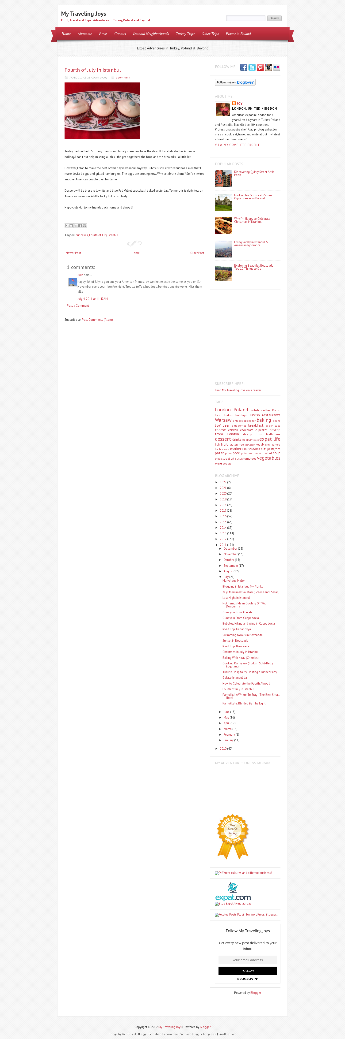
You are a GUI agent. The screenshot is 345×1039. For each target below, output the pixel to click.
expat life (269, 439)
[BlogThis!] (71, 225)
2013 (223, 533)
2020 (223, 493)
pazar (219, 453)
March (228, 729)
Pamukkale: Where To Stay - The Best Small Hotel (251, 696)
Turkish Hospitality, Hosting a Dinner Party (249, 672)
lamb (218, 449)
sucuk (239, 458)
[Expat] (233, 900)
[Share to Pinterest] (84, 225)
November (231, 554)
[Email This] (66, 225)
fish (217, 445)
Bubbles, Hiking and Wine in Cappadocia (248, 624)
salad (268, 453)
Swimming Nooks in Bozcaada (242, 635)
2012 (223, 539)
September (231, 566)
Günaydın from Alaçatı (237, 612)
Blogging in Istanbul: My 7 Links (242, 586)
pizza (228, 453)
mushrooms (252, 449)
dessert (223, 439)
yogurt (227, 463)
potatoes (246, 453)
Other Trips (210, 33)
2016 (223, 516)
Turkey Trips (185, 33)
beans (276, 420)
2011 (223, 545)
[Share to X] (75, 225)
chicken (233, 430)
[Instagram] (268, 68)
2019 (223, 499)
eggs (256, 439)
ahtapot (238, 420)
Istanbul (113, 235)
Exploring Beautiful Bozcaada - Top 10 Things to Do (254, 267)
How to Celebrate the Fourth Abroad (246, 683)
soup (276, 453)
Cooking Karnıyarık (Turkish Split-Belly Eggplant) (247, 664)
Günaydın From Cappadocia (240, 618)
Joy (240, 104)
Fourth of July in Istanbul (93, 70)
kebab (260, 445)
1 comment (122, 77)
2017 (223, 511)
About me (85, 33)
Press (103, 33)
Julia (80, 275)
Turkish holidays (235, 415)
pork (236, 453)
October (229, 560)
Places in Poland (238, 33)
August (229, 571)
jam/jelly (250, 444)
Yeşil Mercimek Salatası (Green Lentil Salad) (251, 592)
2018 (223, 505)
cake (277, 425)
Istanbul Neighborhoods (151, 33)
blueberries (239, 425)
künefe (276, 444)
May (227, 717)
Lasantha (172, 1034)
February (230, 735)
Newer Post (73, 253)
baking (264, 420)
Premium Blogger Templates (198, 1034)
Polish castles (260, 410)
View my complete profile (237, 145)
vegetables (268, 458)
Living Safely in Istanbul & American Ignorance (251, 243)
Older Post (197, 253)
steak (218, 458)
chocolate (246, 430)
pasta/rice (273, 449)
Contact (120, 33)
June (227, 712)
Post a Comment (78, 306)
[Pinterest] (260, 68)
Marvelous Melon (233, 581)
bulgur (269, 425)
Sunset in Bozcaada (235, 641)
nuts (264, 449)
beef (218, 426)
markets (236, 448)
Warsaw (223, 420)
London (223, 409)
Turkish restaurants (265, 415)
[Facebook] (252, 68)
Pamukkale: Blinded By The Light (243, 703)
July (226, 577)
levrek (225, 449)
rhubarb (258, 453)
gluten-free (237, 444)
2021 (223, 488)
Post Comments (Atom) (97, 320)
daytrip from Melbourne (262, 434)
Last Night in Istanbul (236, 598)
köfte (267, 444)
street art (228, 459)
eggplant (247, 439)
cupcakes (82, 235)
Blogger (255, 993)
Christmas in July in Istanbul (240, 652)
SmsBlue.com (227, 1034)
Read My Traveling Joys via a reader (238, 390)
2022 (223, 482)
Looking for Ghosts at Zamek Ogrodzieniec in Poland (253, 196)
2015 (223, 522)
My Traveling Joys (83, 13)
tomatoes (249, 459)
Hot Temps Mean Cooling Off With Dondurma (244, 604)
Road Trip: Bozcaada (235, 646)
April (227, 723)
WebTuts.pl (129, 1034)
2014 (223, 528)
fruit (224, 444)
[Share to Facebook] (80, 225)
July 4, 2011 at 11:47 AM (92, 299)
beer (226, 425)
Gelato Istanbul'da (234, 678)
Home (66, 33)
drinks (236, 439)
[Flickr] (276, 68)
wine (218, 463)
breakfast (256, 425)
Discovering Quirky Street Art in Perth (254, 173)
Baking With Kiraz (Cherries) (240, 658)
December (231, 549)
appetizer (250, 420)
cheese (220, 429)
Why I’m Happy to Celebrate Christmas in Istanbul (252, 220)
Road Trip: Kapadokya (236, 629)
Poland (241, 409)
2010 (223, 749)
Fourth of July (98, 235)
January (229, 740)
